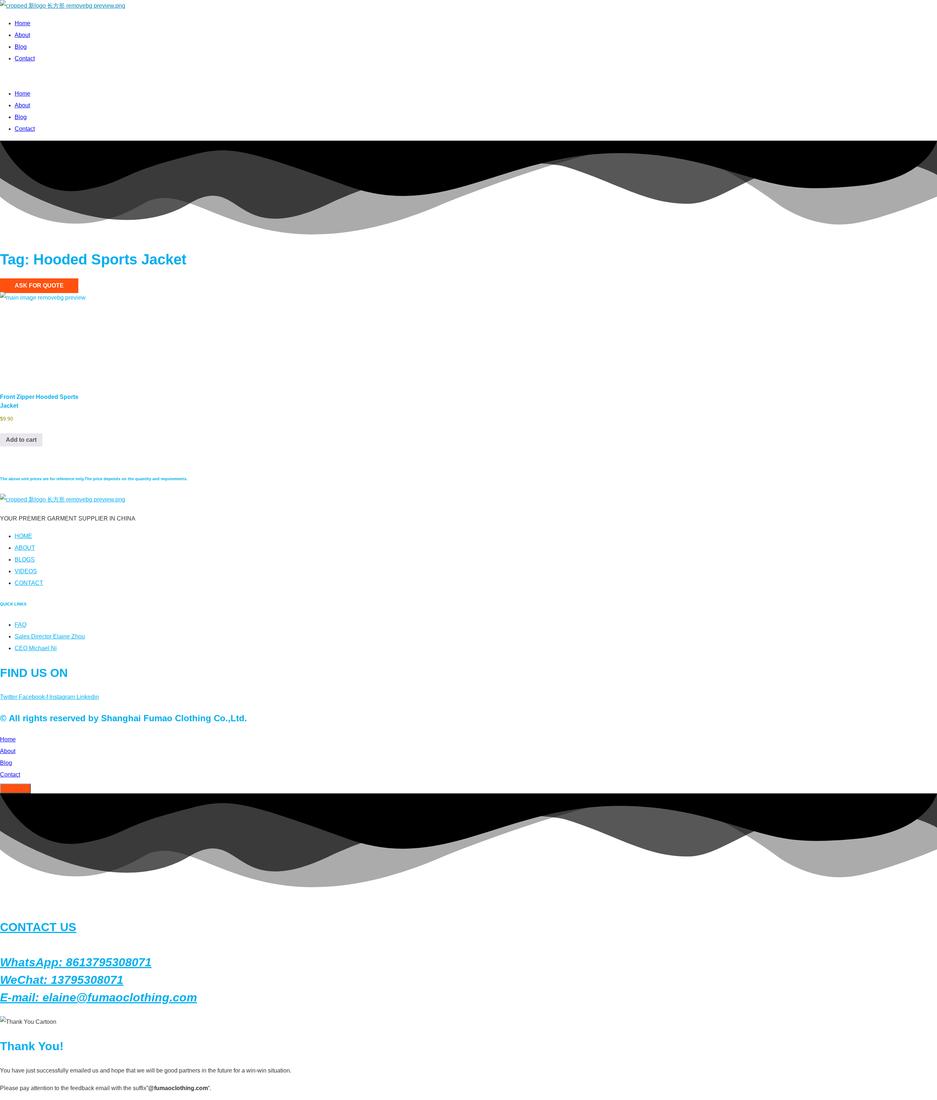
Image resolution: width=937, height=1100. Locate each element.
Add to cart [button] (21, 440)
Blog (21, 47)
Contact (25, 58)
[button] (208, 76)
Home (22, 23)
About (22, 35)
